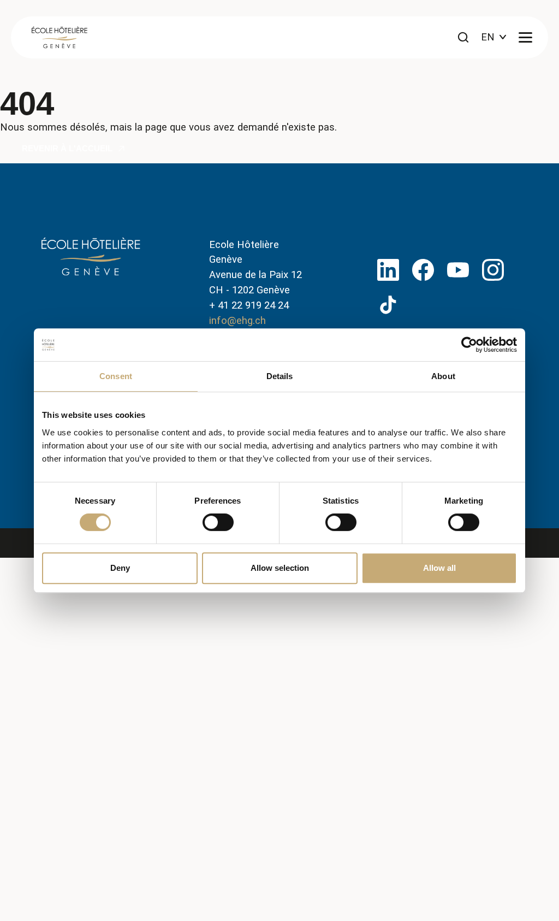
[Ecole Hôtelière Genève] (59, 37)
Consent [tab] (115, 376)
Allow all (439, 567)
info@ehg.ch (237, 321)
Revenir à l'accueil (67, 148)
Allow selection (280, 567)
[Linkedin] (388, 270)
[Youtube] (458, 270)
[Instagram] (493, 270)
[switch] (218, 522)
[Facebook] (423, 270)
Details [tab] (279, 376)
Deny (120, 567)
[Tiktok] (388, 305)
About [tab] (443, 376)
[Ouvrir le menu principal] (525, 37)
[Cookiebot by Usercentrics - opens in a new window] (469, 344)
